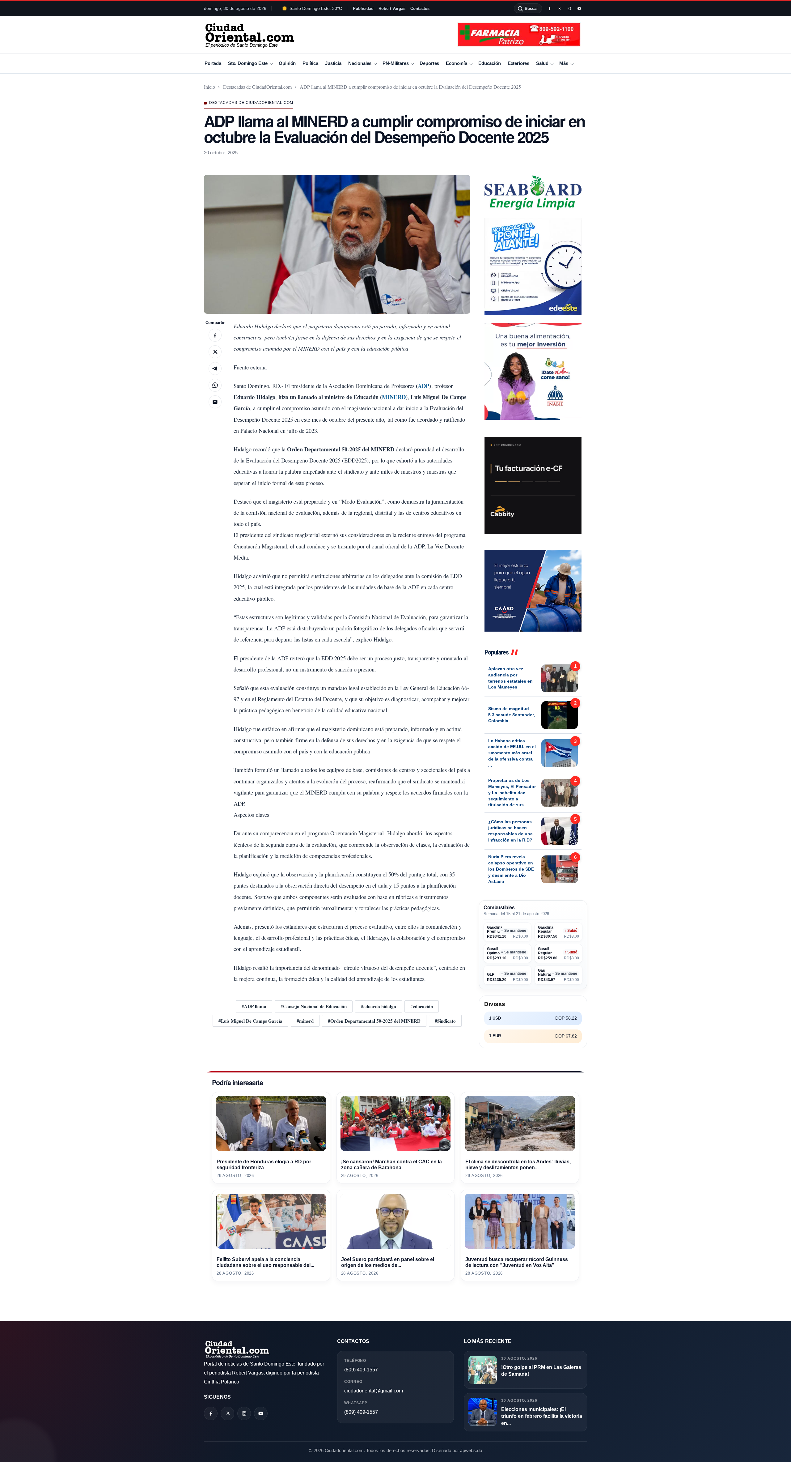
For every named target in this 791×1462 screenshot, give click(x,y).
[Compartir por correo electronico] (215, 401)
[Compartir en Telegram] (215, 368)
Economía (456, 63)
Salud (542, 63)
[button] (337, 244)
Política (310, 63)
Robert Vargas (392, 8)
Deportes (429, 63)
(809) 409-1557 (361, 1369)
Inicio (209, 86)
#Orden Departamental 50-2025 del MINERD (374, 1020)
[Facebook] (549, 8)
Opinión (287, 63)
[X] (559, 8)
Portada (213, 63)
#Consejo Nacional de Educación (314, 1006)
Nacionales (359, 63)
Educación (489, 63)
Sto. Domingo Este (248, 63)
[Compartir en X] (215, 351)
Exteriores (518, 63)
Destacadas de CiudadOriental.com (257, 86)
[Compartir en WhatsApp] (215, 385)
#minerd (305, 1020)
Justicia (333, 63)
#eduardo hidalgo (378, 1006)
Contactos (419, 8)
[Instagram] (569, 8)
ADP (423, 385)
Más (563, 63)
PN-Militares (395, 63)
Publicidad (363, 8)
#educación (421, 1006)
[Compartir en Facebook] (215, 335)
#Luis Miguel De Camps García (250, 1020)
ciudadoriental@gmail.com (373, 1390)
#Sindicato (445, 1020)
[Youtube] (579, 8)
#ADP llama (254, 1006)
